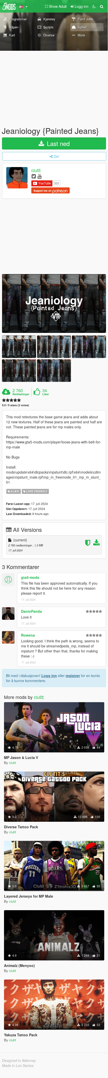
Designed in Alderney (19, 1060)
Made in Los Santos (18, 1065)
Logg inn (49, 675)
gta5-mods (30, 577)
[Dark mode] (93, 6)
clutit (36, 170)
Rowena (28, 635)
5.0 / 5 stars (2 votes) (15, 405)
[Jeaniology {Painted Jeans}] (54, 303)
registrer (73, 675)
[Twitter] (33, 176)
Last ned (57, 143)
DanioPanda (31, 611)
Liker (45, 394)
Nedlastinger (21, 394)
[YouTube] (39, 176)
